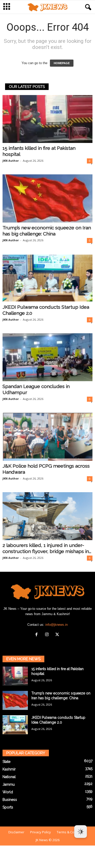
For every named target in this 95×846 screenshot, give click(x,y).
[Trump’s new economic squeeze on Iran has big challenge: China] (47, 198)
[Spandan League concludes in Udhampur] (47, 357)
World (8, 792)
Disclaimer (16, 832)
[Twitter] (58, 635)
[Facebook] (37, 635)
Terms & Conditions (72, 832)
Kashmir (9, 769)
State (6, 762)
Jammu (9, 784)
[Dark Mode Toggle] (80, 831)
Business (10, 800)
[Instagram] (48, 635)
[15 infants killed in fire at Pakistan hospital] (47, 119)
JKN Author (11, 160)
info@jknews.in (56, 625)
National (9, 777)
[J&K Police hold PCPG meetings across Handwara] (47, 437)
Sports (8, 807)
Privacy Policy (40, 832)
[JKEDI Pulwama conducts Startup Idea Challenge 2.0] (47, 278)
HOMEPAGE (62, 63)
